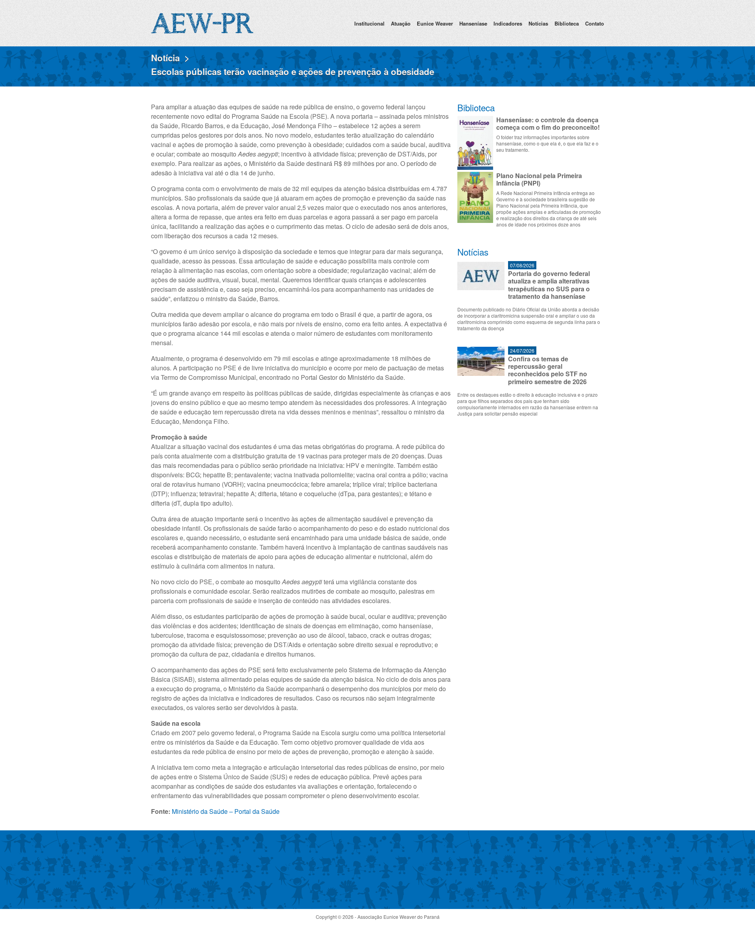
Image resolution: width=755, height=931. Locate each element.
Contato (594, 23)
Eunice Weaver (435, 23)
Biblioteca (566, 23)
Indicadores (508, 23)
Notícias (538, 23)
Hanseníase (473, 23)
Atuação (401, 23)
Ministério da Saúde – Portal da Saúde (226, 811)
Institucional (369, 23)
